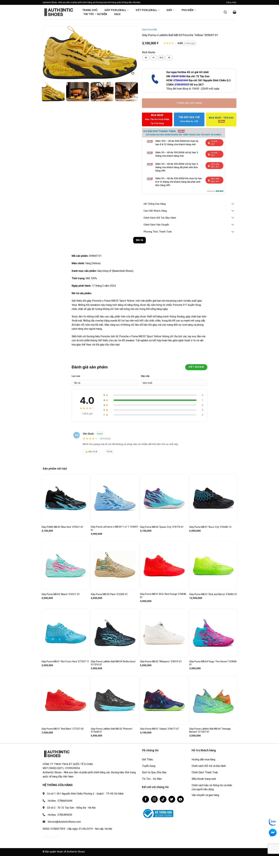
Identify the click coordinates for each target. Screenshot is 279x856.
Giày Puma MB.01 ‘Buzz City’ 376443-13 (210, 527)
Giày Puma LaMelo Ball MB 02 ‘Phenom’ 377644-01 (111, 730)
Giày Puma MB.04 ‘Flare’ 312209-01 (109, 594)
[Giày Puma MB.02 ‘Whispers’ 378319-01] (164, 633)
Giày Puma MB (149, 29)
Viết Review (196, 367)
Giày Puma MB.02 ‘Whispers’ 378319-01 (161, 661)
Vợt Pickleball (146, 10)
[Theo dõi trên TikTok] (163, 799)
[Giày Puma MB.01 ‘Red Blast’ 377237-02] (65, 700)
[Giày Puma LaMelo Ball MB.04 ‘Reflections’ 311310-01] (115, 633)
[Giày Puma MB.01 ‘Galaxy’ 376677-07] (164, 700)
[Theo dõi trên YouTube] (180, 799)
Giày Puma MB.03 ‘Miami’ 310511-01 (60, 594)
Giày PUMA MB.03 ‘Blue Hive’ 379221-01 (62, 527)
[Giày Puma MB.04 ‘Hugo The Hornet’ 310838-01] (213, 633)
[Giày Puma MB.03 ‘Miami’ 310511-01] (65, 566)
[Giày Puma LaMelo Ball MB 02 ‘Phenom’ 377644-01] (115, 700)
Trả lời (109, 452)
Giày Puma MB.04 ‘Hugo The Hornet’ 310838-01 (213, 663)
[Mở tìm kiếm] (225, 12)
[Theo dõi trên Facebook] (145, 799)
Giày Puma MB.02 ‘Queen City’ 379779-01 (162, 527)
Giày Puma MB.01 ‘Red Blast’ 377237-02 (62, 728)
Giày (169, 10)
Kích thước (148, 52)
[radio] (146, 57)
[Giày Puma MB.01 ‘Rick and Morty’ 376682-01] (213, 565)
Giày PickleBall (115, 10)
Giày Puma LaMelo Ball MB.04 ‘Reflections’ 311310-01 (113, 663)
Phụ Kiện (187, 10)
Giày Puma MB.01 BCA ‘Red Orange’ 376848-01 (163, 596)
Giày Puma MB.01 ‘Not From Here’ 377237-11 (65, 661)
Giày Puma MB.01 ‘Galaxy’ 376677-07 (159, 728)
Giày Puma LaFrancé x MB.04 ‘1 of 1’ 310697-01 (115, 528)
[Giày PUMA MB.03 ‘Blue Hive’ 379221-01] (65, 498)
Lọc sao (76, 376)
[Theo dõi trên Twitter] (171, 799)
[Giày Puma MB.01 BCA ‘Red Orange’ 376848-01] (164, 566)
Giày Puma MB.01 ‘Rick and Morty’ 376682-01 (213, 594)
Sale (117, 14)
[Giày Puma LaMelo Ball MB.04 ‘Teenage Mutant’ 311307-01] (213, 700)
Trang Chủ (89, 10)
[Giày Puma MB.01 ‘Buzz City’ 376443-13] (213, 498)
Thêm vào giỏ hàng (189, 103)
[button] (231, 2)
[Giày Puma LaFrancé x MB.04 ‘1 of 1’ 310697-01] (115, 498)
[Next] (131, 52)
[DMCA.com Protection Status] (51, 836)
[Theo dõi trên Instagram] (154, 799)
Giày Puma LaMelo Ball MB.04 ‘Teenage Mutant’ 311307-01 (210, 730)
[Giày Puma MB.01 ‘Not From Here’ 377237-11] (65, 633)
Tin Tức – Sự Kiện (95, 14)
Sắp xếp (145, 376)
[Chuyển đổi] (233, 204)
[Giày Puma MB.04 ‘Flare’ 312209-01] (115, 566)
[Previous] (49, 52)
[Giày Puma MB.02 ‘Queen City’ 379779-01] (164, 498)
